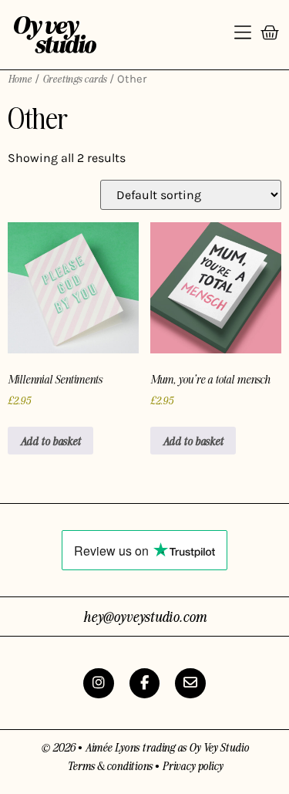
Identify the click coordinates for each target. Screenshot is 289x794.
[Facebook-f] (144, 683)
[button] (243, 34)
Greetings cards (74, 78)
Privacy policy (192, 765)
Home (20, 78)
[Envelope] (190, 683)
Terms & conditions (110, 765)
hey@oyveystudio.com (145, 616)
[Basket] (269, 35)
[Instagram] (98, 683)
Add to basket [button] (50, 441)
